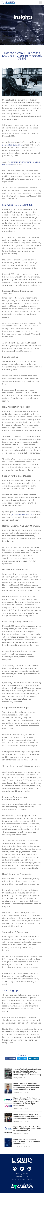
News (26, 1078)
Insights (27, 1146)
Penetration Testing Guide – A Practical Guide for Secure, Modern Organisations (26, 1141)
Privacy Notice (22, 1174)
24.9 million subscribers (12, 145)
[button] (10, 1058)
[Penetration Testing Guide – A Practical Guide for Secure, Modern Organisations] (8, 1142)
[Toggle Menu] (40, 2)
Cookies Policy (22, 1176)
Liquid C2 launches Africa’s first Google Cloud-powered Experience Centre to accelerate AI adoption (27, 1116)
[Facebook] (15, 1169)
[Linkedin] (29, 1169)
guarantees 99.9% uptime (22, 514)
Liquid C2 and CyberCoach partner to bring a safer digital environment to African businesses (27, 1129)
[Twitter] (22, 1169)
